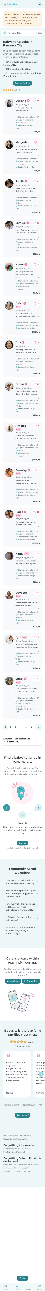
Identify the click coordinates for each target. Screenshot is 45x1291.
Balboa (28, 1148)
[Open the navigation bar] (39, 4)
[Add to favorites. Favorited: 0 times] (37, 554)
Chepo (19, 1171)
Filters (38, 33)
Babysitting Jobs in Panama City (17, 1135)
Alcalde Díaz (8, 1171)
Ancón (20, 1148)
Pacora (27, 1171)
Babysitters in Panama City (15, 1139)
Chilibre (17, 1168)
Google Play (32, 981)
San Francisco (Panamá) (14, 1152)
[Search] (5, 33)
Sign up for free (22, 83)
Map (24, 1278)
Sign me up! (22, 1115)
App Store (14, 981)
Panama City (9, 1164)
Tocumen (7, 1168)
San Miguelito (9, 1148)
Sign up (22, 843)
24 (32, 727)
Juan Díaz (34, 1164)
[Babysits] (10, 4)
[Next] (39, 727)
